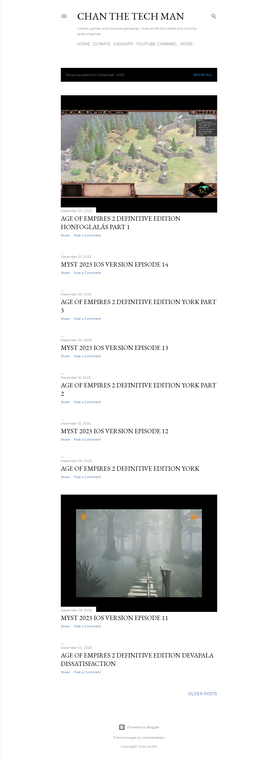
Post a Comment (87, 235)
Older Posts (202, 693)
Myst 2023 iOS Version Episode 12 (114, 431)
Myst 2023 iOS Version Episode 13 (114, 347)
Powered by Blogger (143, 727)
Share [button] (65, 235)
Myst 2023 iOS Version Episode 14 (114, 264)
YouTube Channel (156, 44)
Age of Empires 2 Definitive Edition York (130, 468)
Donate (101, 44)
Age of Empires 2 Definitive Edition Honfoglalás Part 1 (121, 222)
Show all (202, 75)
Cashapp (123, 44)
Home (83, 44)
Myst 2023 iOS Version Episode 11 (114, 618)
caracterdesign (153, 737)
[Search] (214, 15)
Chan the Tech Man (130, 16)
